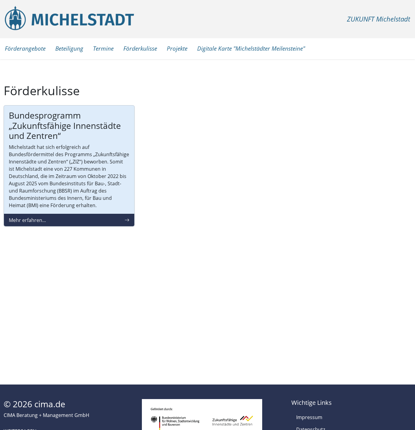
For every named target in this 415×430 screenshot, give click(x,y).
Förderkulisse (140, 48)
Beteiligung (69, 48)
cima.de (49, 404)
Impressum (309, 417)
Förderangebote (25, 48)
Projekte (177, 48)
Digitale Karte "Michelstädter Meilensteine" (251, 48)
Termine (103, 48)
